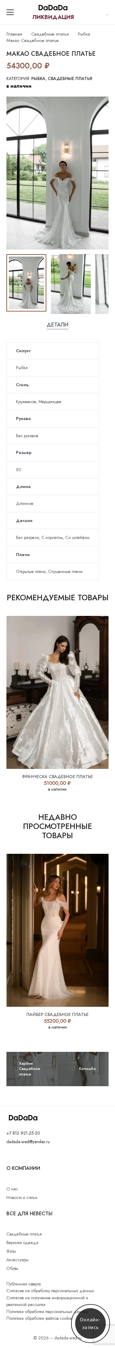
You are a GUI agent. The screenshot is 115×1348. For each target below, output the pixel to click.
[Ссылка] (108, 12)
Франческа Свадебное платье (57, 776)
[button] (10, 12)
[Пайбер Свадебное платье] (57, 930)
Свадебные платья (50, 34)
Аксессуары (17, 1260)
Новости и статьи (21, 1197)
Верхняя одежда (22, 1242)
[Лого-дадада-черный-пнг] (53, 8)
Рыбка (84, 34)
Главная (14, 34)
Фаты (11, 1251)
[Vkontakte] (8, 1156)
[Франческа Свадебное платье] (57, 692)
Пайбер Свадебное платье (57, 1014)
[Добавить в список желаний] (55, 65)
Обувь (12, 1268)
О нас (12, 1189)
